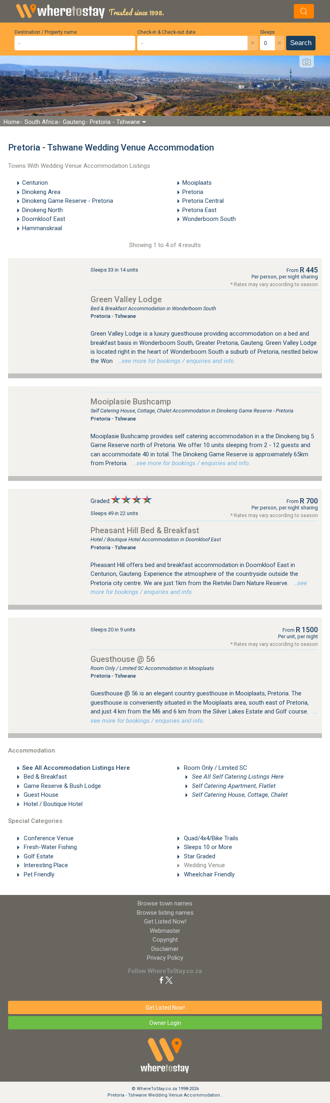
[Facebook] (161, 979)
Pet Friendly (38, 874)
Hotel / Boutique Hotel (52, 804)
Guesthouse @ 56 (123, 659)
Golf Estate (38, 856)
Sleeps (267, 32)
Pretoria (192, 192)
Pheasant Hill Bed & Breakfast (145, 530)
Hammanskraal (42, 228)
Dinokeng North (42, 210)
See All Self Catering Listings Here (237, 776)
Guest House (40, 794)
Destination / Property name (45, 32)
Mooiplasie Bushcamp (131, 401)
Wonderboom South (209, 219)
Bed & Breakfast (44, 776)
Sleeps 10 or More (207, 847)
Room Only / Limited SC (214, 767)
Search (300, 43)
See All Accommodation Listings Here (76, 767)
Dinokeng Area (41, 192)
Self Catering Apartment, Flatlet (233, 786)
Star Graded (198, 856)
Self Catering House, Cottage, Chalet (239, 794)
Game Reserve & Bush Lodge (61, 786)
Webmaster (165, 930)
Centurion (35, 182)
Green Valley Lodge (126, 299)
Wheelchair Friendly (208, 874)
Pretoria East (199, 210)
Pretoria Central (203, 200)
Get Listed (165, 921)
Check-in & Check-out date (166, 32)
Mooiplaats (197, 182)
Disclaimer (165, 948)
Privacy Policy (165, 957)
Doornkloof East (43, 219)
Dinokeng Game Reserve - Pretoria (67, 200)
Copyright (165, 939)
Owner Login (165, 1023)
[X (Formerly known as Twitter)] (169, 979)
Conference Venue (48, 838)
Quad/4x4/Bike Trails (210, 838)
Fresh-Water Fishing (49, 847)
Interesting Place (45, 865)
